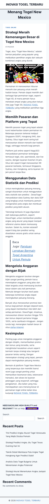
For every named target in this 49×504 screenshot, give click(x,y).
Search (6, 414)
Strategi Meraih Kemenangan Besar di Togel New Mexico (22, 37)
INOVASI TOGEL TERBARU (26, 393)
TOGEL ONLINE (10, 27)
